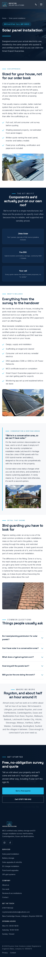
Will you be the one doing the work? (18, 674)
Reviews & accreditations (12, 893)
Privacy (5, 953)
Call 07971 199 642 (23, 799)
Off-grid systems (8, 874)
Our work (5, 889)
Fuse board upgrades (10, 870)
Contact (5, 897)
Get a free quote (23, 791)
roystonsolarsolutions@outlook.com (16, 912)
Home (4, 18)
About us (5, 885)
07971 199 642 (7, 908)
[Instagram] (4, 842)
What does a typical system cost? (18, 657)
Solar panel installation (10, 854)
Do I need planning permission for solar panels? (20, 638)
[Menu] (41, 4)
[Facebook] (10, 842)
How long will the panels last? (15, 666)
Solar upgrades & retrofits (12, 862)
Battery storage (8, 858)
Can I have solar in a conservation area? (20, 648)
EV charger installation (10, 866)
